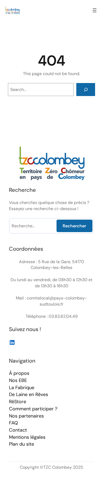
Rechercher (74, 226)
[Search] (85, 89)
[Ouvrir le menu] (94, 10)
